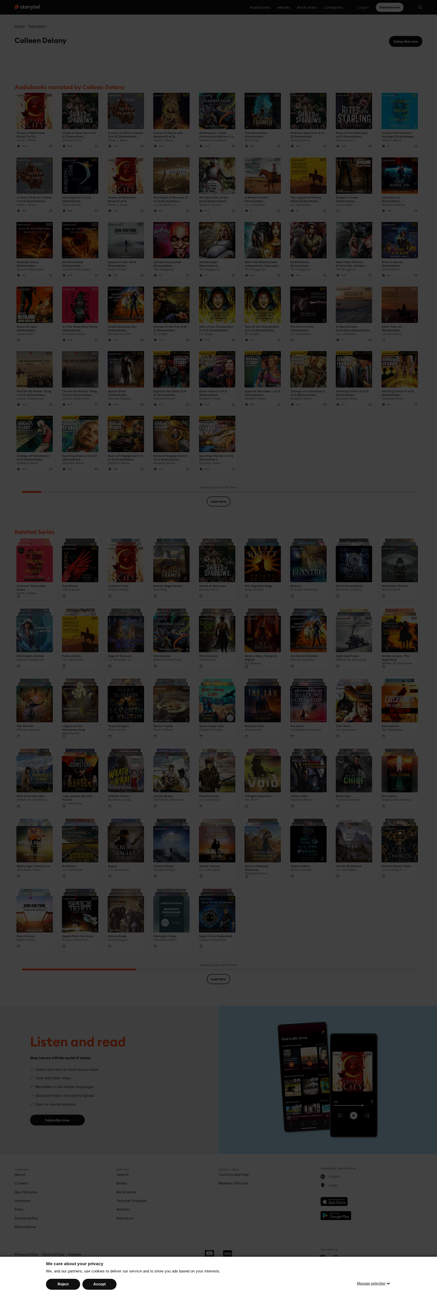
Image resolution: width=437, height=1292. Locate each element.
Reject (63, 1284)
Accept (99, 1284)
